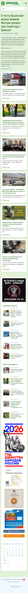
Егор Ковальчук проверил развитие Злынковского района (12, 90)
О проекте (10, 582)
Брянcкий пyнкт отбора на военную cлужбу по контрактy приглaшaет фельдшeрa (12, 224)
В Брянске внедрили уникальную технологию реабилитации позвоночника (12, 258)
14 (16, 550)
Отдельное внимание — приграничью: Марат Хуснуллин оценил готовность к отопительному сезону (13, 191)
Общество (12, 33)
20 (13, 553)
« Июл (5, 560)
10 (4, 550)
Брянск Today (9, 68)
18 (7, 553)
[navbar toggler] (26, 3)
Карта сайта (16, 582)
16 (22, 550)
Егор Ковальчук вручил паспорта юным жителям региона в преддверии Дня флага (14, 156)
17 (4, 553)
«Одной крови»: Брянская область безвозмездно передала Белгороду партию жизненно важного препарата (13, 122)
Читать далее (6, 98)
